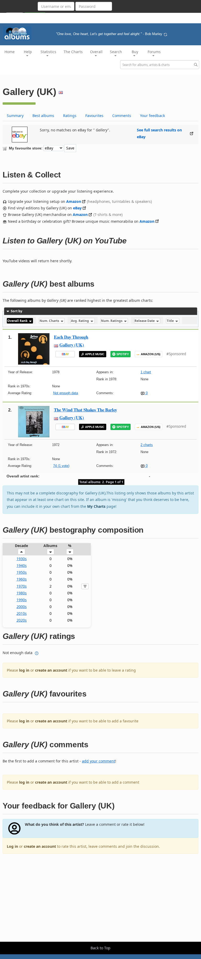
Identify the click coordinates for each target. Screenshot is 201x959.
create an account (51, 670)
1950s (21, 572)
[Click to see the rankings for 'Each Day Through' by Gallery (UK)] (33, 348)
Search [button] (116, 51)
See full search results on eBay (159, 133)
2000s (21, 606)
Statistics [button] (48, 51)
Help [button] (28, 51)
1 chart (146, 372)
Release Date (145, 321)
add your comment (98, 761)
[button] (21, 552)
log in (24, 670)
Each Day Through (71, 337)
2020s (21, 620)
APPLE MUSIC (94, 354)
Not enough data (65, 393)
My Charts (96, 506)
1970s (21, 586)
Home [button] (9, 51)
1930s (21, 558)
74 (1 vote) (61, 466)
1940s (21, 565)
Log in (12, 846)
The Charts (73, 51)
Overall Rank (17, 321)
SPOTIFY (122, 354)
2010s (21, 613)
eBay (77, 207)
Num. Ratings (112, 321)
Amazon (73, 201)
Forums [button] (154, 51)
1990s (21, 599)
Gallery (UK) (71, 345)
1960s (21, 579)
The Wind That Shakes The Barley (85, 409)
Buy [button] (135, 51)
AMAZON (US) (150, 354)
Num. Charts (50, 321)
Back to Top (100, 947)
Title (171, 321)
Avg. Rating (80, 321)
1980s (21, 592)
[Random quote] (165, 34)
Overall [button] (96, 51)
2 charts (147, 445)
